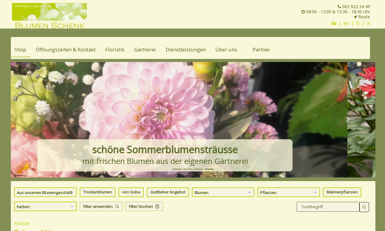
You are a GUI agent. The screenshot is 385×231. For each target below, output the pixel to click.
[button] (38, 119)
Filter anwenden (98, 206)
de (334, 23)
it (368, 23)
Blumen (201, 192)
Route (363, 17)
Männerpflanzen (342, 192)
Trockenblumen (97, 192)
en (346, 23)
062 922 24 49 (355, 6)
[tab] (176, 169)
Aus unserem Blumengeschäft (44, 192)
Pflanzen (268, 192)
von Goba (131, 192)
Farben (23, 206)
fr (358, 23)
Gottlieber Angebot (167, 192)
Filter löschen (141, 206)
